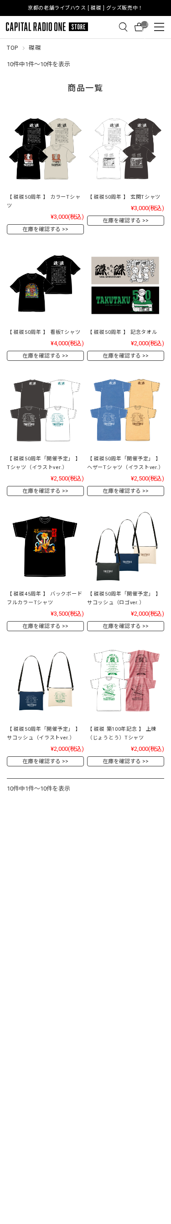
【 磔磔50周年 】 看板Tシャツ (43, 332)
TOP (12, 47)
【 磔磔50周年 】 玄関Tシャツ (124, 197)
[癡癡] (45, 149)
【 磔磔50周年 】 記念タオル (122, 332)
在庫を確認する (41, 229)
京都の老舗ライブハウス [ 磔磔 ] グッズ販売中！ (85, 8)
